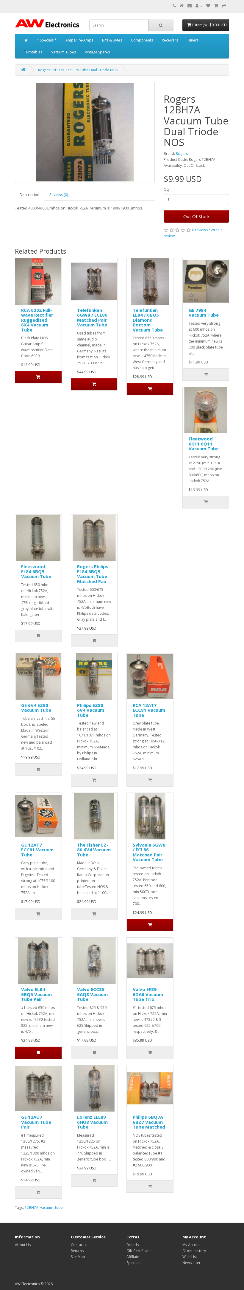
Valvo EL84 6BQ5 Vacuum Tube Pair (36, 994)
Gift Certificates (139, 1250)
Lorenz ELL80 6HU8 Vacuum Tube (92, 1122)
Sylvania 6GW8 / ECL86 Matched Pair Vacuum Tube (149, 852)
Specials (133, 1262)
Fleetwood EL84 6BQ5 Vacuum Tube (36, 571)
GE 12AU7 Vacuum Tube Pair (36, 1122)
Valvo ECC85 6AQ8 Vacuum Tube (92, 994)
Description (29, 194)
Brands (132, 1244)
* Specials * (47, 40)
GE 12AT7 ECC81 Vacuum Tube (37, 850)
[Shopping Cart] (216, 5)
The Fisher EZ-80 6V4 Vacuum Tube (94, 850)
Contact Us (80, 1244)
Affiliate (132, 1256)
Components (142, 40)
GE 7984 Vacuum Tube (204, 312)
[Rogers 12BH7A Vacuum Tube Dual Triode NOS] (85, 132)
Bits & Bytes (112, 40)
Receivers (170, 40)
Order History (194, 1250)
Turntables (33, 52)
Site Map (78, 1256)
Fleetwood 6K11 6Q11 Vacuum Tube (204, 443)
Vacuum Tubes (63, 52)
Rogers (182, 153)
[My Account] (198, 5)
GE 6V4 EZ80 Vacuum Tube (36, 707)
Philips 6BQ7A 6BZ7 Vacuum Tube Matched (149, 1122)
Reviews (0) (58, 194)
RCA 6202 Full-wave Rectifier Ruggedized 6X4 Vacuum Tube (37, 320)
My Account (192, 1244)
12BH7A (31, 1207)
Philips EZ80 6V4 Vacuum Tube (90, 710)
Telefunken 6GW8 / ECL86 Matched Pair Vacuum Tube (92, 317)
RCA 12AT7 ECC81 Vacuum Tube (149, 710)
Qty (167, 189)
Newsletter (191, 1262)
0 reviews (200, 229)
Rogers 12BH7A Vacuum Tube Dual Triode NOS (78, 70)
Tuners (192, 40)
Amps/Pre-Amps (79, 40)
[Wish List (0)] (208, 5)
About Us (23, 1244)
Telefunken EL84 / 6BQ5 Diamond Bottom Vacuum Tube (148, 320)
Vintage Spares (97, 52)
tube (59, 1207)
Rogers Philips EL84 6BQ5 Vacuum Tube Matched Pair (92, 573)
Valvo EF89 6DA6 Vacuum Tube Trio (148, 994)
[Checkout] (224, 5)
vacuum (46, 1207)
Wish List (189, 1256)
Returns (77, 1250)
